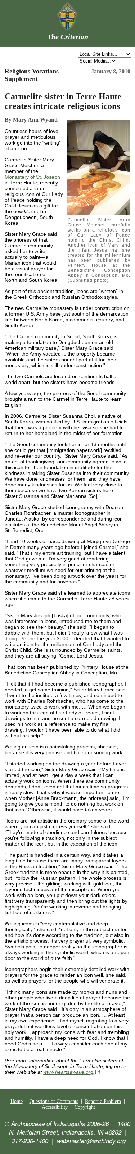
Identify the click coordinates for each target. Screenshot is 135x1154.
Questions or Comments (54, 1101)
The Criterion (67, 37)
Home (16, 1101)
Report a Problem (103, 1101)
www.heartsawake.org (68, 1072)
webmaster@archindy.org (91, 1140)
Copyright (85, 1107)
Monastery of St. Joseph (32, 177)
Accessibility (55, 1107)
